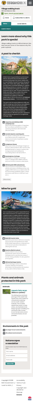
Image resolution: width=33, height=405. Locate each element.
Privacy (18, 385)
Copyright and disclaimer (21, 389)
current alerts (18, 13)
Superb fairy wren (19, 290)
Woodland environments (14, 333)
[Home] (3, 3)
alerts (21, 24)
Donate (19, 395)
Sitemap (19, 392)
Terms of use (20, 383)
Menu (5, 24)
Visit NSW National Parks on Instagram (7, 402)
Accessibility (20, 380)
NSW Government (7, 383)
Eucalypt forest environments (15, 330)
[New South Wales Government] (30, 398)
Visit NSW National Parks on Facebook (3, 402)
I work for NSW (6, 385)
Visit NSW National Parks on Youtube (11, 402)
